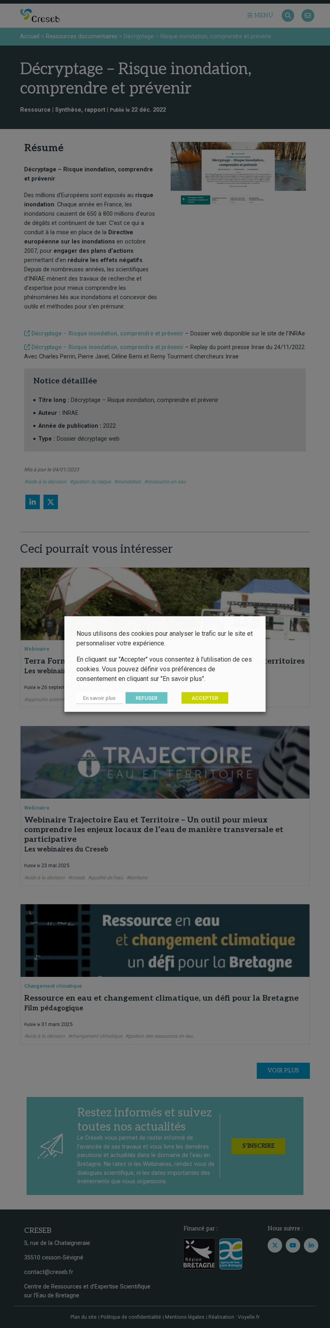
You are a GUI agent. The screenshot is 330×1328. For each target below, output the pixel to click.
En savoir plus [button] (99, 698)
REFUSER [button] (146, 698)
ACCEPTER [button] (205, 698)
